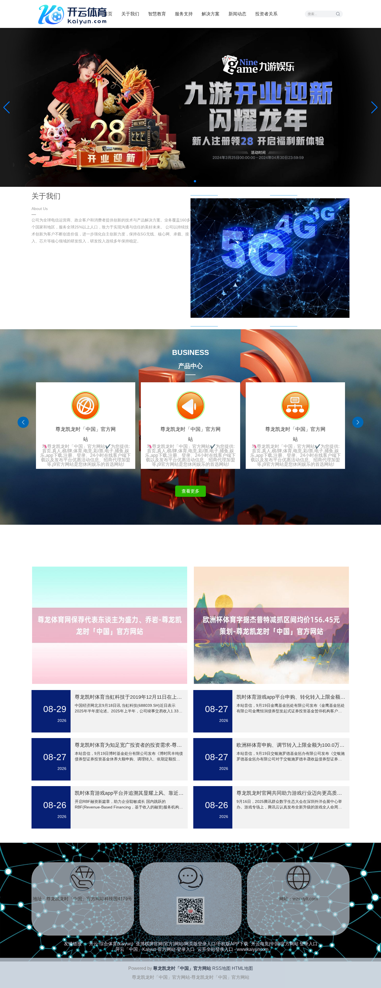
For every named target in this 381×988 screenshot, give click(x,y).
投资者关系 (266, 13)
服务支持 (184, 13)
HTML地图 (242, 968)
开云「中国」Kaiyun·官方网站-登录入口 (155, 949)
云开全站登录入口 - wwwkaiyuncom (232, 949)
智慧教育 (157, 13)
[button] (374, 107)
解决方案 (211, 13)
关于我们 (130, 13)
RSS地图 (221, 968)
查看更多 (190, 491)
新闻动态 (237, 13)
